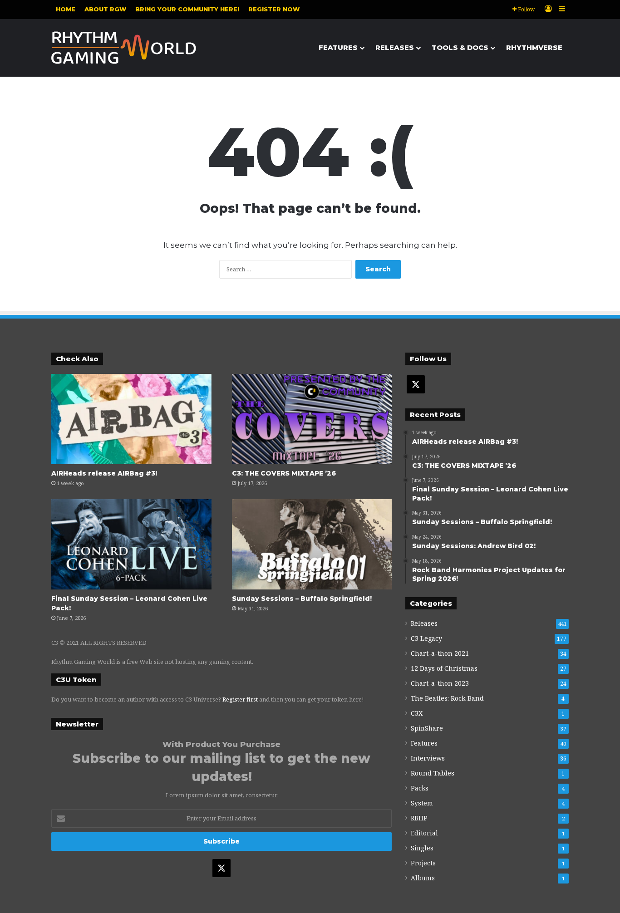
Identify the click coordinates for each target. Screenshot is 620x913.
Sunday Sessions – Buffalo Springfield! (302, 598)
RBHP (419, 818)
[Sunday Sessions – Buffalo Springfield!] (312, 544)
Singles (422, 848)
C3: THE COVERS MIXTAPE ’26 (284, 473)
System (422, 803)
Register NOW (274, 9)
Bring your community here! (187, 9)
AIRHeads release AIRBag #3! (104, 473)
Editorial (424, 833)
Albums (423, 878)
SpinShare (427, 728)
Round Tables (432, 773)
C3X (417, 713)
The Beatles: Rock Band (447, 698)
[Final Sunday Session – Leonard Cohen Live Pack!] (131, 544)
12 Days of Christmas (444, 668)
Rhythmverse (534, 47)
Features (338, 47)
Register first (240, 699)
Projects (423, 863)
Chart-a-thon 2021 (440, 653)
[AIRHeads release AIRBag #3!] (131, 419)
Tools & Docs (460, 47)
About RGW (105, 9)
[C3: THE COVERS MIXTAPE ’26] (312, 419)
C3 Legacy (426, 638)
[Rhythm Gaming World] (124, 48)
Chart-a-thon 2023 (440, 683)
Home (65, 9)
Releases (394, 47)
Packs (419, 788)
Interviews (428, 758)
